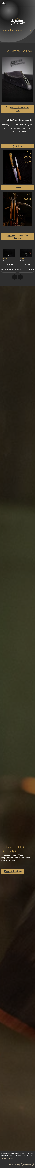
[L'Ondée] (9, 253)
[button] (14, 277)
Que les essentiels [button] (14, 1164)
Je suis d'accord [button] (27, 1164)
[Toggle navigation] (32, 3)
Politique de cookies (7, 1158)
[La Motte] (26, 253)
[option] (17, 260)
